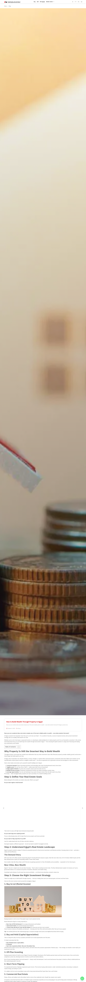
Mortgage (42, 1)
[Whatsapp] (82, 978)
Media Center (49, 1)
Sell (38, 1)
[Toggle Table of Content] (17, 747)
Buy (35, 1)
